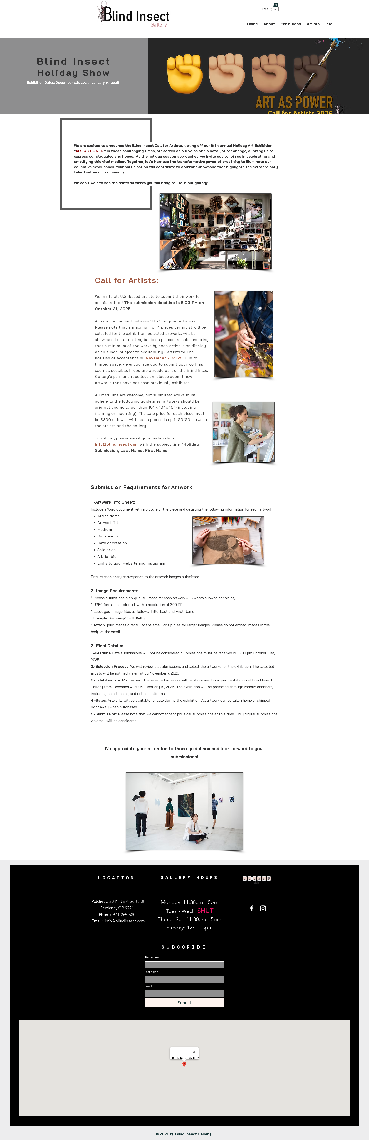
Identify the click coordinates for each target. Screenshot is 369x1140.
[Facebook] (252, 908)
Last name (151, 971)
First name (152, 957)
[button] (276, 4)
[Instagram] (263, 908)
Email (148, 986)
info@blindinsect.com (117, 444)
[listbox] (269, 9)
